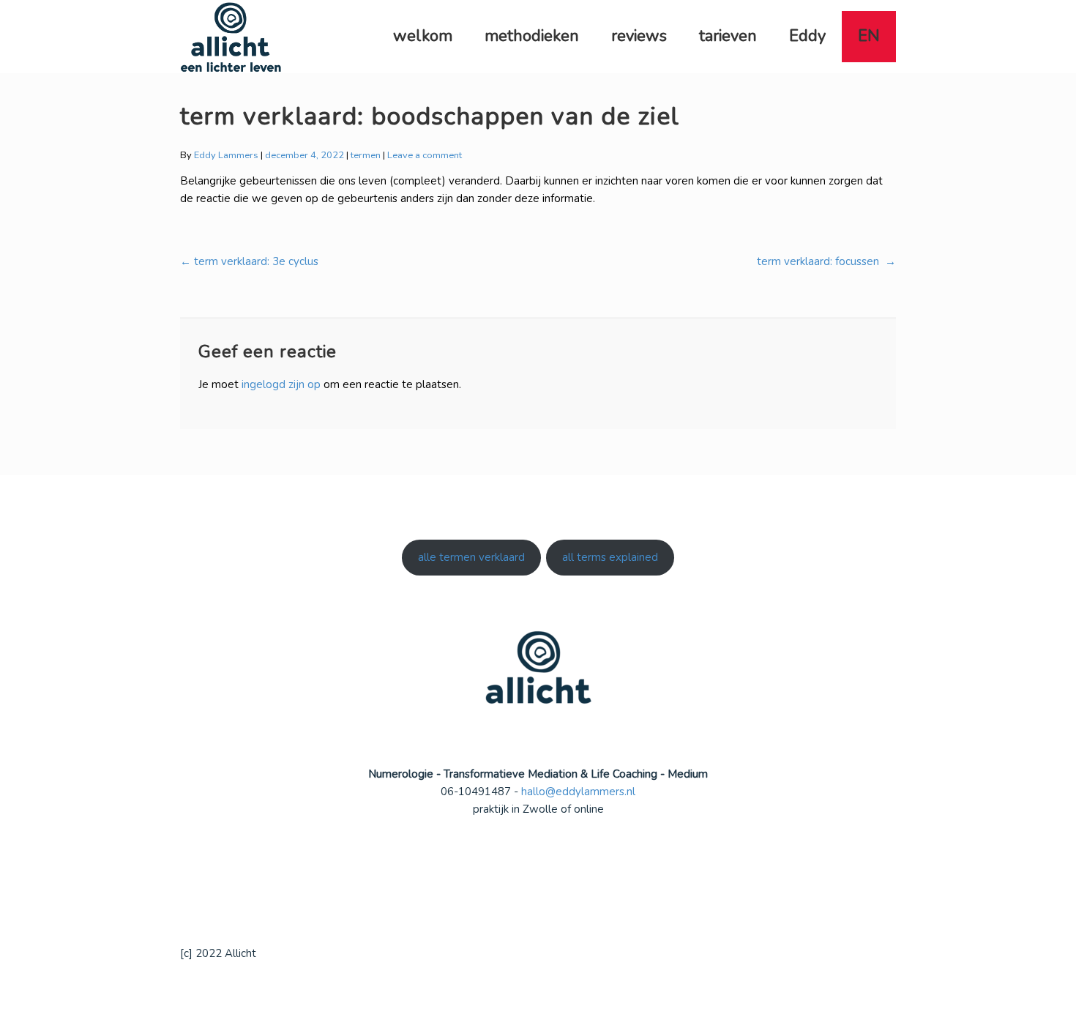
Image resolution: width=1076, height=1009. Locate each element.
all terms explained (610, 557)
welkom (422, 36)
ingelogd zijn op (281, 384)
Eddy (807, 36)
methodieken (532, 36)
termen (366, 155)
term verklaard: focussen (826, 261)
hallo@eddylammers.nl (578, 791)
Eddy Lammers (226, 155)
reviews (639, 36)
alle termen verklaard (471, 557)
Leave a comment (424, 155)
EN (869, 36)
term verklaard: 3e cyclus (249, 261)
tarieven (728, 36)
